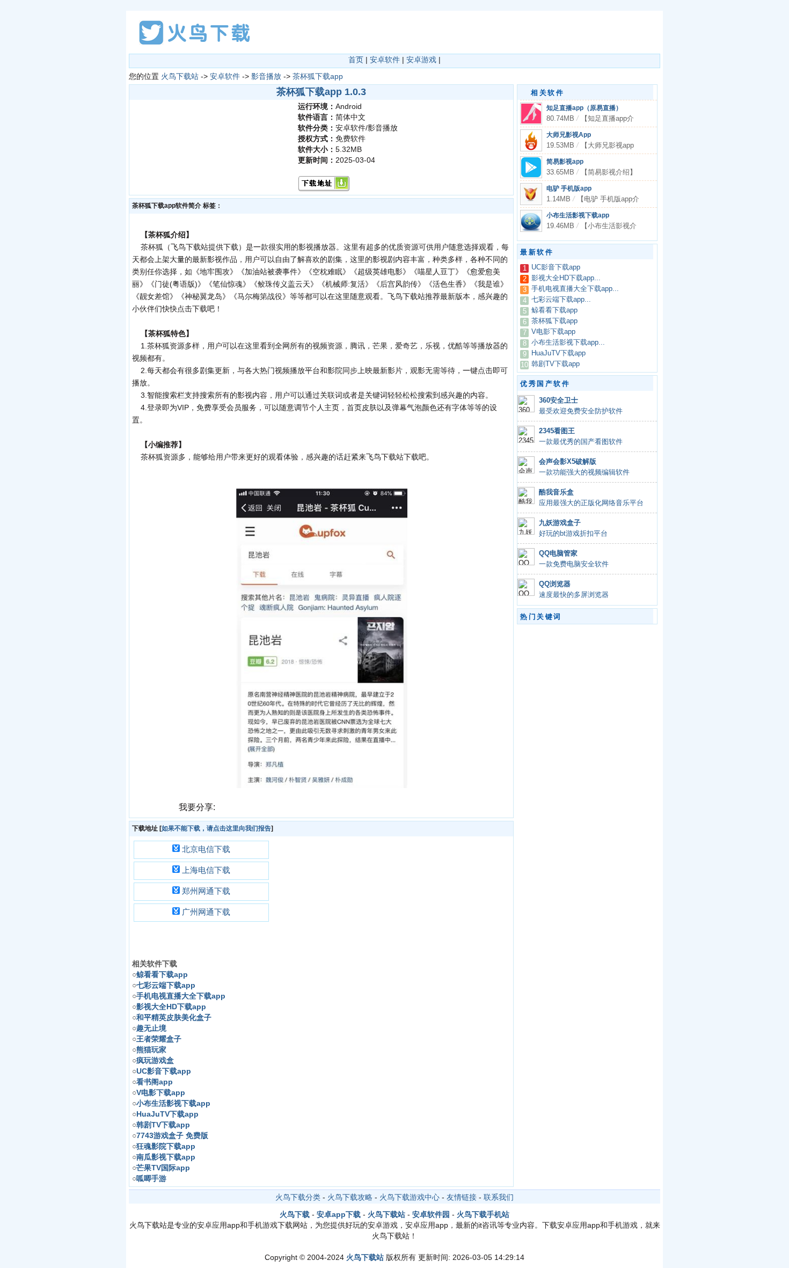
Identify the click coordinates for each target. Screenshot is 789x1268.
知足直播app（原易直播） (584, 108)
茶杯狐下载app (318, 76)
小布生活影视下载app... (568, 342)
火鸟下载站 (180, 76)
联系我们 (499, 1197)
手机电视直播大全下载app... (575, 289)
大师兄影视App (568, 135)
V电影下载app (553, 332)
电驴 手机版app (568, 188)
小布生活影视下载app (577, 215)
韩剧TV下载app (555, 364)
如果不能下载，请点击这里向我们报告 (216, 828)
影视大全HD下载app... (566, 278)
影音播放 (266, 76)
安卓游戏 (421, 59)
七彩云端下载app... (561, 299)
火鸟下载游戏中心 (409, 1197)
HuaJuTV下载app (558, 353)
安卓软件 (385, 59)
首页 (355, 59)
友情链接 (462, 1197)
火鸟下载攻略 (349, 1197)
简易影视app (564, 161)
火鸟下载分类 (297, 1197)
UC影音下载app (555, 267)
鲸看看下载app (554, 310)
